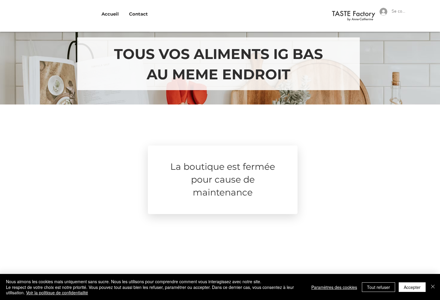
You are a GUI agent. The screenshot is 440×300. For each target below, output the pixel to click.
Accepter (412, 287)
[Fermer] (432, 287)
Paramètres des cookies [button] (334, 287)
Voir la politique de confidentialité (57, 293)
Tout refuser (378, 287)
